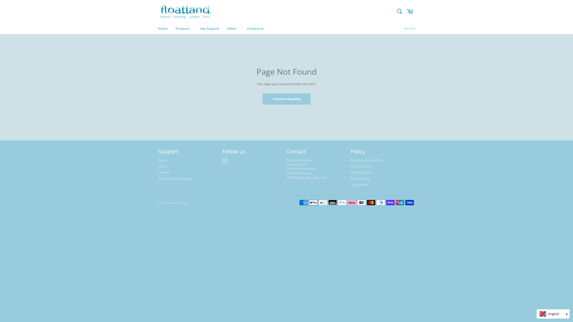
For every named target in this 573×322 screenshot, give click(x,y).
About (162, 166)
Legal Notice (360, 184)
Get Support (209, 28)
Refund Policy (361, 178)
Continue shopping (286, 99)
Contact (163, 172)
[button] (553, 314)
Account (409, 28)
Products (182, 28)
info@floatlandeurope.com (306, 177)
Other (232, 28)
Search (163, 160)
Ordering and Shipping (175, 178)
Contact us (255, 28)
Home (162, 28)
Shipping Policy (362, 172)
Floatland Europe (177, 203)
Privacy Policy (361, 166)
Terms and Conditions (367, 160)
